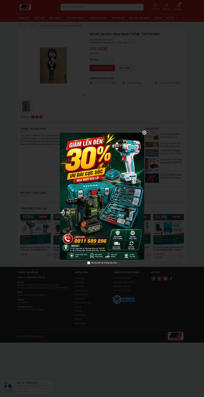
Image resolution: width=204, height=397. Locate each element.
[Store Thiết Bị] (102, 196)
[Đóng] (144, 133)
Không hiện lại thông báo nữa (104, 263)
